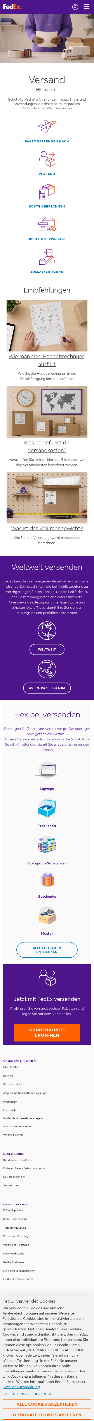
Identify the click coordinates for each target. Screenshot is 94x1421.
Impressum (10, 1101)
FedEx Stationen (13, 1262)
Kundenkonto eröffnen (47, 1032)
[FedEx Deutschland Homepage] (14, 6)
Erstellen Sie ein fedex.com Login (24, 1168)
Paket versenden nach (47, 141)
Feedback (9, 1110)
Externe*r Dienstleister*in (19, 1270)
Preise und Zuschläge (16, 1236)
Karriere (8, 1075)
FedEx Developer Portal (18, 1279)
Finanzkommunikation (17, 1126)
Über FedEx (10, 1067)
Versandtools (11, 1185)
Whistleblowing (13, 1134)
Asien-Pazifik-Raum (47, 688)
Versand (47, 174)
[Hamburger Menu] (87, 3)
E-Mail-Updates (13, 1210)
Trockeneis (47, 825)
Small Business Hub (15, 1219)
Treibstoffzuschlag (14, 1227)
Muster (47, 933)
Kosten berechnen (47, 206)
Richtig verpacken (47, 239)
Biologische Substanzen (46, 863)
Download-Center (14, 1253)
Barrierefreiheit (13, 1084)
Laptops (47, 788)
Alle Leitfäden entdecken (47, 950)
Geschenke (47, 896)
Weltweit (47, 649)
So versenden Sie (14, 1176)
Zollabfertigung (47, 272)
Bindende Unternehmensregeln (23, 1118)
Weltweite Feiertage (16, 1244)
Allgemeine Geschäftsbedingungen (25, 1093)
